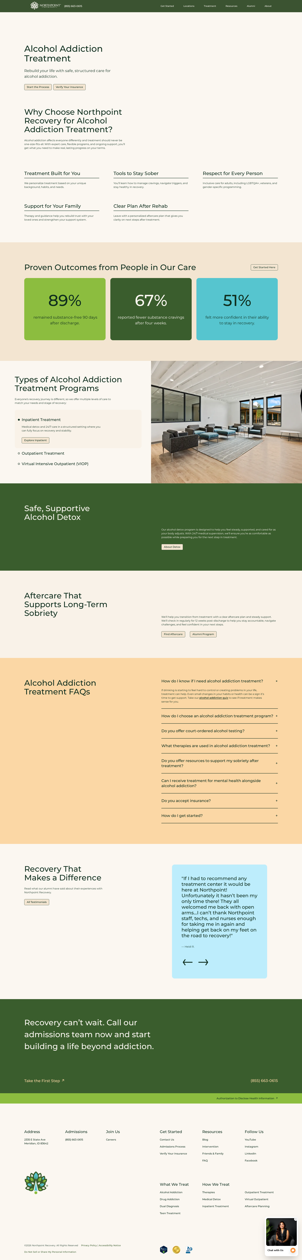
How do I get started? (182, 815)
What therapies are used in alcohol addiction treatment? (215, 745)
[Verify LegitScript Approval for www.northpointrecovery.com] (164, 1233)
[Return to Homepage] (46, 6)
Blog (205, 1122)
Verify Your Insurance (173, 1136)
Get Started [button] (167, 6)
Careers (111, 1122)
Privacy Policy (89, 1228)
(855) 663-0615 (73, 6)
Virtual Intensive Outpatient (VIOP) (55, 463)
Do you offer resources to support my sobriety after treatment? (210, 763)
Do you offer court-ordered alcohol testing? (203, 731)
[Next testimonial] (203, 943)
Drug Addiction (170, 1182)
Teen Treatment (170, 1196)
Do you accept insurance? (186, 800)
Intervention (210, 1129)
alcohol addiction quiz (213, 697)
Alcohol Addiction (171, 1175)
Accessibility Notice (110, 1228)
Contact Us (167, 1122)
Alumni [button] (251, 6)
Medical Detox (211, 1182)
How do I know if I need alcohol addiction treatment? (212, 681)
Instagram (251, 1129)
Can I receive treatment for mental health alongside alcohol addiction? (211, 783)
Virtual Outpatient (256, 1182)
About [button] (268, 6)
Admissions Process (172, 1129)
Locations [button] (188, 6)
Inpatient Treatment (215, 1189)
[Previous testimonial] (188, 943)
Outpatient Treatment (43, 453)
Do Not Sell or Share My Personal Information (50, 1234)
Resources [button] (231, 6)
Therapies (208, 1175)
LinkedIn (250, 1136)
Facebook (251, 1143)
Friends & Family (213, 1136)
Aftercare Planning (257, 1189)
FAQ (205, 1143)
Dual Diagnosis (169, 1189)
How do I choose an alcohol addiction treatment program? (217, 716)
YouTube (250, 1122)
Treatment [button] (210, 6)
